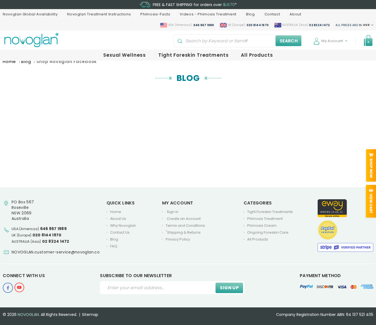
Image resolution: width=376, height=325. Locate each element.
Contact (272, 14)
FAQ (113, 246)
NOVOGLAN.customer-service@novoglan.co (56, 252)
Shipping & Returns (183, 232)
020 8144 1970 (47, 235)
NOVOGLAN (28, 314)
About (295, 14)
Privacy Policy (178, 239)
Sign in (172, 211)
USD (353, 25)
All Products (257, 55)
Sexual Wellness (124, 55)
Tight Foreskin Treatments (193, 55)
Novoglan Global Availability (30, 14)
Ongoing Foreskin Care (267, 232)
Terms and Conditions (185, 225)
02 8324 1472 (55, 241)
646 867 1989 (53, 228)
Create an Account (184, 218)
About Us (118, 218)
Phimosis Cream (262, 225)
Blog (250, 14)
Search (289, 40)
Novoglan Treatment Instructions (99, 14)
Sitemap (90, 314)
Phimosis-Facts (155, 14)
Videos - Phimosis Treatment (208, 14)
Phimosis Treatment (265, 218)
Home (115, 211)
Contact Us (120, 232)
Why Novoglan (123, 225)
